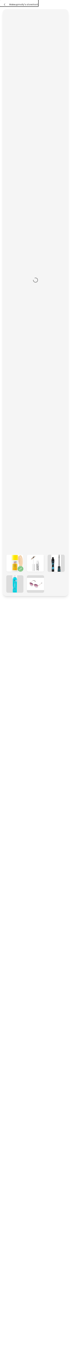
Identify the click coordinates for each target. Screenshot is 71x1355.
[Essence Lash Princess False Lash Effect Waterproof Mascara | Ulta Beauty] (56, 563)
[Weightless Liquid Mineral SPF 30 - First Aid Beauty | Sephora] (14, 563)
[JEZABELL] (35, 583)
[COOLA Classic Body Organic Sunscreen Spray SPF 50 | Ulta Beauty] (14, 583)
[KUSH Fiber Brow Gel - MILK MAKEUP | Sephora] (35, 563)
